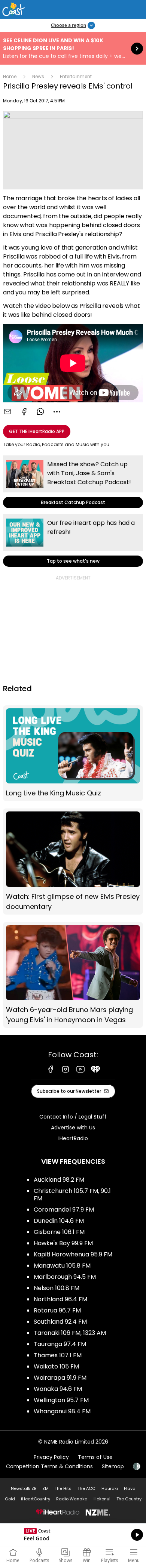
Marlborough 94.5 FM (65, 1276)
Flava (130, 1488)
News (38, 76)
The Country (129, 1499)
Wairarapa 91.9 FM (60, 1377)
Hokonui (102, 1499)
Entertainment (76, 76)
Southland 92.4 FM (60, 1321)
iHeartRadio (73, 1138)
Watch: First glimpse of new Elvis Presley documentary (73, 861)
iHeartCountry (35, 1499)
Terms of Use (95, 1457)
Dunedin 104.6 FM (59, 1220)
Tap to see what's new (73, 540)
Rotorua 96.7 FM (57, 1310)
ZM (45, 1488)
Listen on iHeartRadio (73, 1535)
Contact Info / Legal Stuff (73, 1116)
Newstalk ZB (23, 1488)
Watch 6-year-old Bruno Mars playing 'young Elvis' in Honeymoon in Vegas (73, 975)
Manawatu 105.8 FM (62, 1265)
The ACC (86, 1488)
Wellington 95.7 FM (61, 1400)
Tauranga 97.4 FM (60, 1344)
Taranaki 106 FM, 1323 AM (70, 1333)
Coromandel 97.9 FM (64, 1209)
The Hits (63, 1488)
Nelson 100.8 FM (56, 1288)
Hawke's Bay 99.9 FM (63, 1243)
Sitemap (113, 1466)
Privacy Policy (51, 1457)
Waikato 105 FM (56, 1366)
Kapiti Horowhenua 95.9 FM (73, 1254)
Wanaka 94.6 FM (58, 1389)
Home (9, 76)
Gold (10, 1499)
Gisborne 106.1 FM (59, 1232)
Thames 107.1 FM (58, 1355)
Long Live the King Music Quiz (73, 753)
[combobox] (56, 411)
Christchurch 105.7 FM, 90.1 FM (72, 1195)
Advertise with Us (73, 1127)
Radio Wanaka (72, 1499)
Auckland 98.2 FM (59, 1179)
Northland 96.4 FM (60, 1299)
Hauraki (109, 1488)
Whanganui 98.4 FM (62, 1411)
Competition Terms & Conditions (49, 1466)
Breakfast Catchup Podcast (73, 481)
